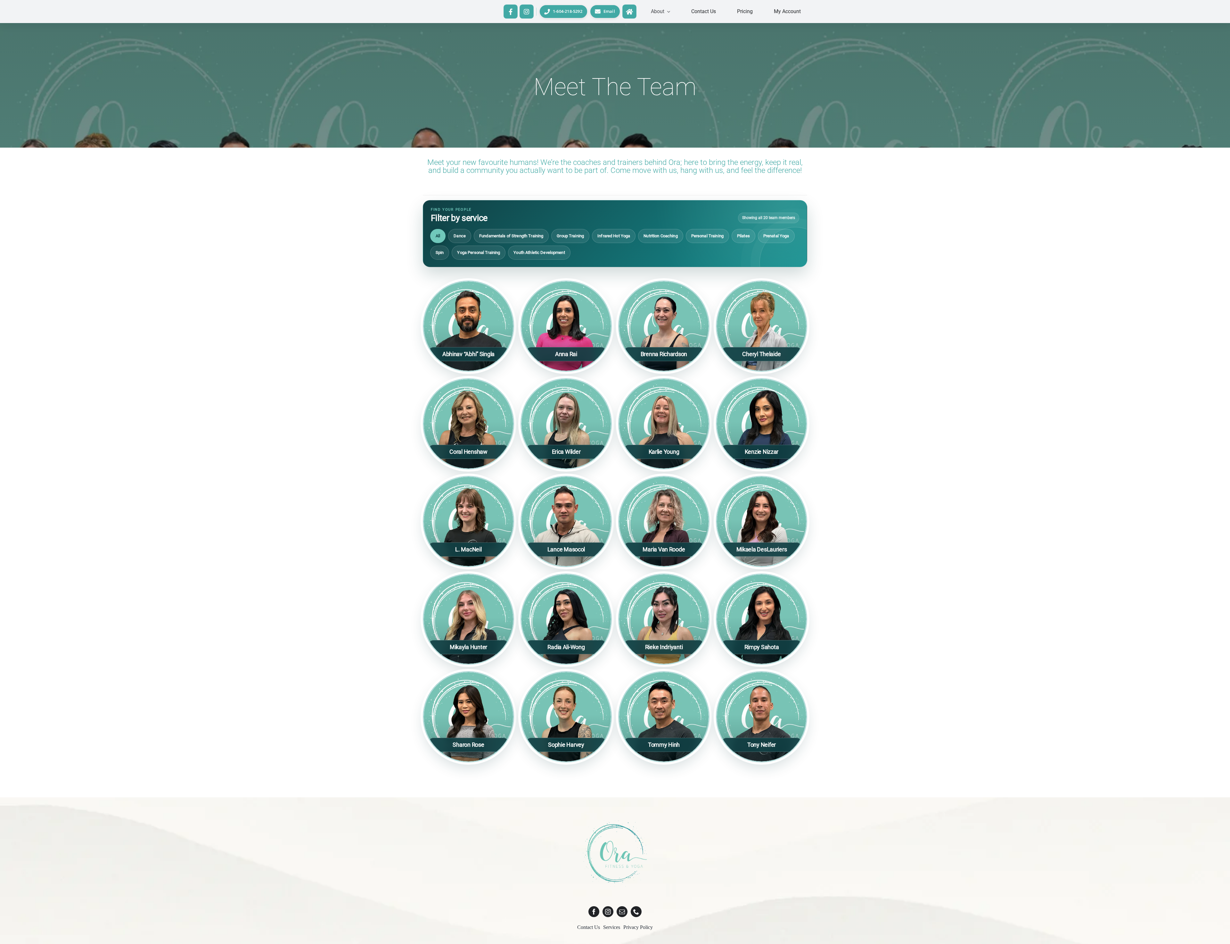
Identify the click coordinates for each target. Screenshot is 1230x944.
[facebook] (593, 911)
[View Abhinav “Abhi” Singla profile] (468, 326)
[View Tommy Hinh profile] (664, 716)
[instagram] (608, 911)
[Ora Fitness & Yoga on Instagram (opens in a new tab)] (526, 11)
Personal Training (707, 235)
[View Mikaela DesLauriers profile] (761, 521)
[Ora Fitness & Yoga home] (629, 11)
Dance (460, 235)
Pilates (743, 235)
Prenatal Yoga (776, 235)
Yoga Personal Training (478, 252)
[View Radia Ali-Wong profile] (566, 619)
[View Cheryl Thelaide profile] (761, 326)
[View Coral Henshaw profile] (468, 423)
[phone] (636, 911)
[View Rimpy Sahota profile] (761, 619)
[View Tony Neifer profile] (761, 716)
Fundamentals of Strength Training (511, 235)
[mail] (622, 911)
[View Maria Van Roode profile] (664, 521)
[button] (660, 11)
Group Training (570, 235)
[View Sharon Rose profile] (468, 716)
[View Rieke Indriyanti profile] (664, 619)
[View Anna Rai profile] (566, 326)
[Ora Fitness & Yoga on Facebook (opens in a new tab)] (510, 11)
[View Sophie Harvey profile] (566, 716)
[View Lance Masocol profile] (566, 521)
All (438, 235)
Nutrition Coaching (660, 235)
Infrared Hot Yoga (613, 235)
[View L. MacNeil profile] (468, 521)
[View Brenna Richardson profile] (664, 326)
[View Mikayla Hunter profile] (468, 619)
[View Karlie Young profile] (664, 423)
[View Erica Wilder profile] (566, 423)
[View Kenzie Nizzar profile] (761, 423)
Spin (440, 252)
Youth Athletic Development (539, 252)
